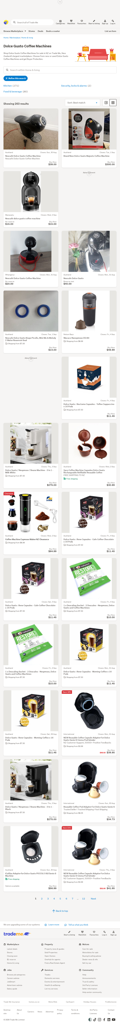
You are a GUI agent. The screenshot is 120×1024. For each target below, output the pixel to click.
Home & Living (13, 963)
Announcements (89, 978)
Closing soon (12, 956)
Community (88, 970)
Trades (47, 974)
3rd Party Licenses (90, 985)
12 (83, 898)
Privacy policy (60, 1012)
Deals (40, 31)
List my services (51, 988)
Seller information (89, 988)
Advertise (50, 1011)
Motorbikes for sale (90, 952)
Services (49, 970)
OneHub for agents (52, 959)
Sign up (105, 23)
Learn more (54, 924)
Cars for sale (87, 949)
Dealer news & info (90, 959)
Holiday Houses (89, 1002)
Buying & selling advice (91, 956)
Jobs (9, 970)
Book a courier (53, 31)
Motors (85, 944)
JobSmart (11, 981)
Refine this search (17, 78)
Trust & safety (88, 981)
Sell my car (86, 963)
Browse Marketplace (14, 31)
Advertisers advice (14, 985)
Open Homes (50, 956)
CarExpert (70, 1002)
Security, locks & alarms (74, 85)
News (40, 1011)
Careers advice (13, 978)
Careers (31, 1011)
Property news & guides (54, 949)
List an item (110, 31)
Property (49, 944)
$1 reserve (11, 959)
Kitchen (8, 85)
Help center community (92, 992)
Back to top (61, 910)
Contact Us (111, 1012)
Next (93, 898)
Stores (32, 31)
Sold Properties (51, 952)
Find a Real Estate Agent (55, 963)
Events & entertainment (55, 981)
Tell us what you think (78, 924)
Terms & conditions (75, 1012)
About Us (19, 1012)
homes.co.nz (34, 1002)
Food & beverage (13, 91)
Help (84, 974)
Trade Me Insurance (12, 1002)
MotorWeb (52, 1002)
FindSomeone (110, 1002)
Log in (112, 23)
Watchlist (82, 935)
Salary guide (12, 988)
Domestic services (52, 978)
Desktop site (7, 1012)
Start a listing (69, 935)
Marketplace (13, 944)
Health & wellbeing (52, 985)
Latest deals (12, 949)
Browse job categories (16, 974)
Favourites (94, 935)
